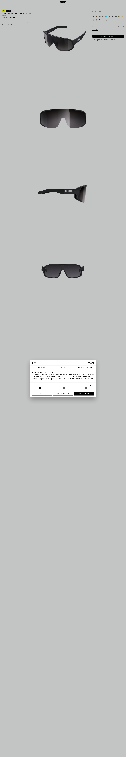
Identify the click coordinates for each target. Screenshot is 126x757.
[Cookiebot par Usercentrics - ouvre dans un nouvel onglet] (87, 362)
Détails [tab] (63, 367)
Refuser (42, 393)
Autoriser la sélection (63, 393)
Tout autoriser (84, 393)
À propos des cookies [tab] (85, 367)
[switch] (63, 388)
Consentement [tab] (41, 367)
